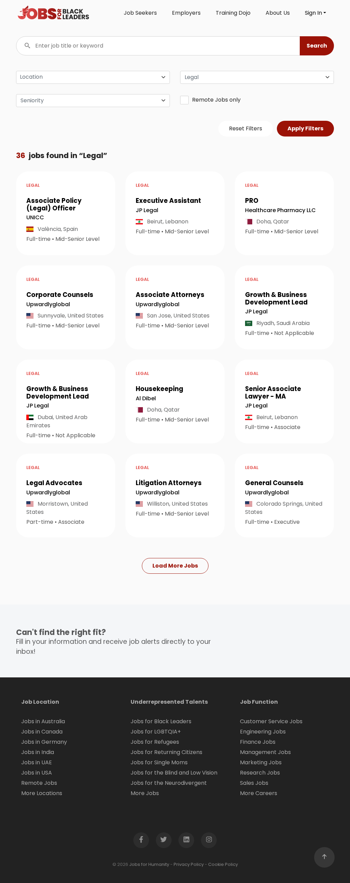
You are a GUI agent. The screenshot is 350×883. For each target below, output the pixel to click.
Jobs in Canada (42, 732)
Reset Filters (245, 128)
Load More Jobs (175, 566)
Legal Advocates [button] (54, 483)
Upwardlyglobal (48, 304)
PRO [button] (251, 200)
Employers (186, 13)
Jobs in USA (36, 773)
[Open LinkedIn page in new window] (186, 840)
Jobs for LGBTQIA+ (156, 732)
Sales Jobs (254, 783)
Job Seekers (140, 13)
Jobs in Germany (44, 742)
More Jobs (145, 793)
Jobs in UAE (36, 762)
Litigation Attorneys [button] (169, 483)
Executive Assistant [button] (168, 200)
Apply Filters (305, 128)
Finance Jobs (257, 742)
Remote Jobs (39, 783)
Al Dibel (146, 398)
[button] (317, 45)
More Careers (258, 793)
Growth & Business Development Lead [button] (276, 298)
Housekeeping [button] (159, 389)
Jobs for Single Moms (159, 762)
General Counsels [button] (274, 483)
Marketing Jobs (261, 762)
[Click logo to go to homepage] (53, 13)
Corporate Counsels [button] (59, 294)
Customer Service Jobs (271, 721)
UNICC (35, 217)
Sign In (313, 13)
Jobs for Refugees (155, 742)
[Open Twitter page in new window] (164, 840)
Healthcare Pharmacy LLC (280, 210)
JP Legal (147, 210)
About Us (278, 13)
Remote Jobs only (216, 100)
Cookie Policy (223, 864)
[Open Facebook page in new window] (141, 840)
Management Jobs (265, 752)
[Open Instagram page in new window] (209, 840)
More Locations (41, 793)
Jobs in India (37, 752)
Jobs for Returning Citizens (166, 752)
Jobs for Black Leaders (161, 721)
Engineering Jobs (263, 732)
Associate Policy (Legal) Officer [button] (54, 204)
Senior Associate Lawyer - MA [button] (273, 393)
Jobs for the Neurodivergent (169, 783)
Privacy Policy (189, 864)
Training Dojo (233, 13)
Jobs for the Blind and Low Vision (174, 773)
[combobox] (257, 77)
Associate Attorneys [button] (170, 294)
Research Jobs (260, 773)
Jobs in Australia (43, 721)
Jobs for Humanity (149, 864)
